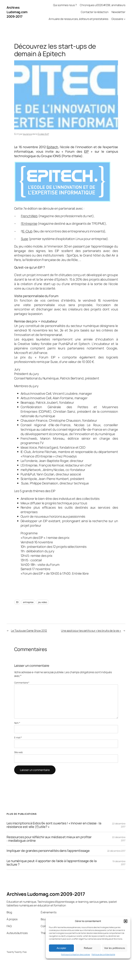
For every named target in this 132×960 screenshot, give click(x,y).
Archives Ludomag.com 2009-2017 (17, 12)
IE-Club (27, 231)
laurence (27, 133)
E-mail (18, 737)
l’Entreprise (29, 223)
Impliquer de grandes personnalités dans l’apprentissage (48, 850)
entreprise (28, 602)
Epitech (52, 147)
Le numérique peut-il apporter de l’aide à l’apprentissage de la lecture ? (52, 862)
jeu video (42, 602)
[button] (125, 921)
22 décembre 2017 (116, 850)
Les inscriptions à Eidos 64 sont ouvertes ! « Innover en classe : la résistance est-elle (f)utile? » (54, 825)
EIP (86, 151)
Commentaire (21, 682)
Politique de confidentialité (103, 954)
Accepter (61, 948)
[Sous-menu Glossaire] (124, 19)
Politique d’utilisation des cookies (75, 954)
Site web (18, 752)
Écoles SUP (43, 133)
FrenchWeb (29, 216)
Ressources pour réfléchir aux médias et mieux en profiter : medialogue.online (49, 839)
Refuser (88, 948)
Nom (17, 722)
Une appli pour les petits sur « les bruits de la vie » (91, 630)
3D (17, 602)
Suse (24, 239)
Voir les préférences (114, 948)
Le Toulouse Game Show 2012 (29, 630)
